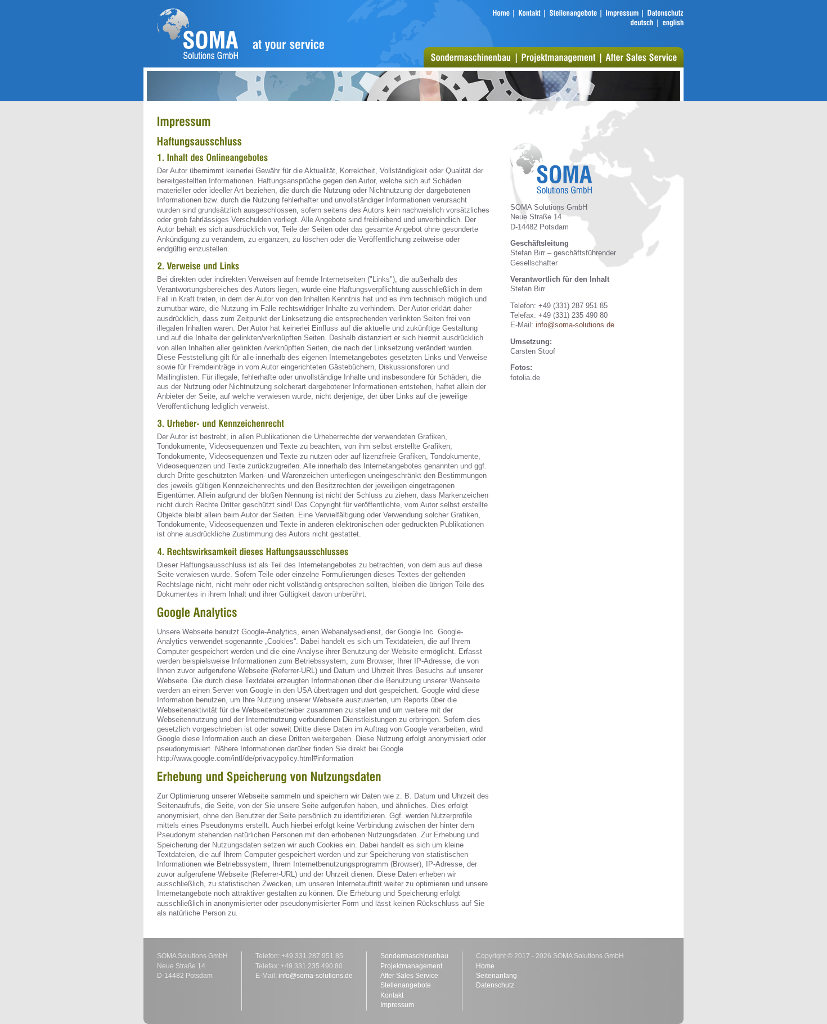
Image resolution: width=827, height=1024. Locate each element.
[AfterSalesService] (641, 57)
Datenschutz (495, 985)
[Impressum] (622, 13)
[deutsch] (642, 23)
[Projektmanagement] (558, 57)
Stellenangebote (405, 985)
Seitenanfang (496, 976)
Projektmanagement (411, 966)
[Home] (501, 13)
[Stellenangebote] (573, 13)
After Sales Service (409, 976)
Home (485, 966)
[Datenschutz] (665, 13)
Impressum (397, 1005)
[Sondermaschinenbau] (470, 57)
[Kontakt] (529, 13)
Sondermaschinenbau (414, 956)
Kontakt (391, 995)
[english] (673, 23)
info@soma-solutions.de (575, 325)
